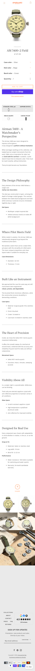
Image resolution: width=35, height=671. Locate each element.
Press (6, 621)
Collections (8, 612)
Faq (11, 621)
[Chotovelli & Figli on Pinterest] (17, 650)
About (8, 615)
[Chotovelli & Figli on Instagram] (21, 650)
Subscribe (25, 639)
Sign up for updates (17, 630)
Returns (8, 624)
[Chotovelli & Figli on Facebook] (14, 650)
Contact (8, 618)
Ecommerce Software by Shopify (17, 657)
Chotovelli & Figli (22, 655)
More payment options (17, 96)
